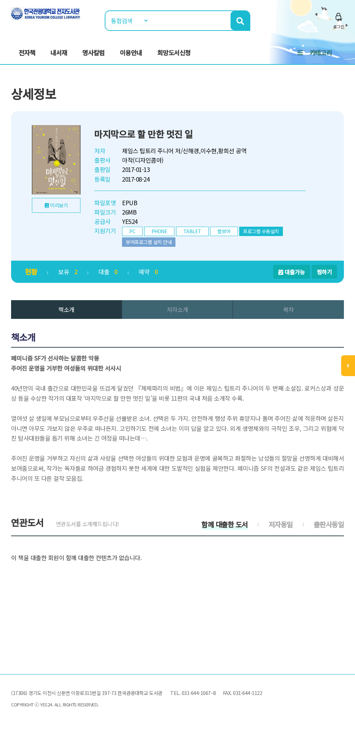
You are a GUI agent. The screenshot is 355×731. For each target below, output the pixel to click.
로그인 (338, 26)
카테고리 (321, 52)
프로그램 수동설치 (261, 231)
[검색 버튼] (240, 20)
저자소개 (177, 309)
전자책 (27, 52)
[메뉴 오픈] (348, 365)
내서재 (59, 52)
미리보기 (59, 205)
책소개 (66, 309)
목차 (288, 309)
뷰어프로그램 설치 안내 (149, 241)
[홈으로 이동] (45, 12)
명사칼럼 (94, 52)
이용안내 (131, 52)
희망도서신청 (174, 52)
